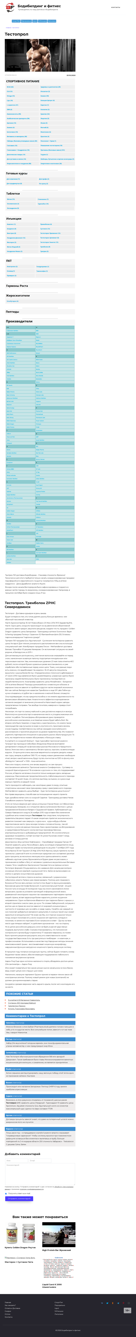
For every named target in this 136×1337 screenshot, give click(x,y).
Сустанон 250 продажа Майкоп (22, 1003)
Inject (35, 21)
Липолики (52, 21)
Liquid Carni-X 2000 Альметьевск (52, 1285)
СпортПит (16, 21)
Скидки (8, 1311)
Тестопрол (15, 27)
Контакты (115, 7)
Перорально (26, 21)
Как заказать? (10, 1305)
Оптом (7, 1314)
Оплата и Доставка (12, 1308)
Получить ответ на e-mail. (19, 1193)
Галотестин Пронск (16, 1006)
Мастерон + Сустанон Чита (19, 1262)
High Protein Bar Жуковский (56, 1250)
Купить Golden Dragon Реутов (20, 1247)
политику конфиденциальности (32, 1189)
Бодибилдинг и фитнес (39, 6)
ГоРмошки (42, 21)
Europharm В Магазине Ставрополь (24, 1000)
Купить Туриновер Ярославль (21, 1009)
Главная (8, 27)
